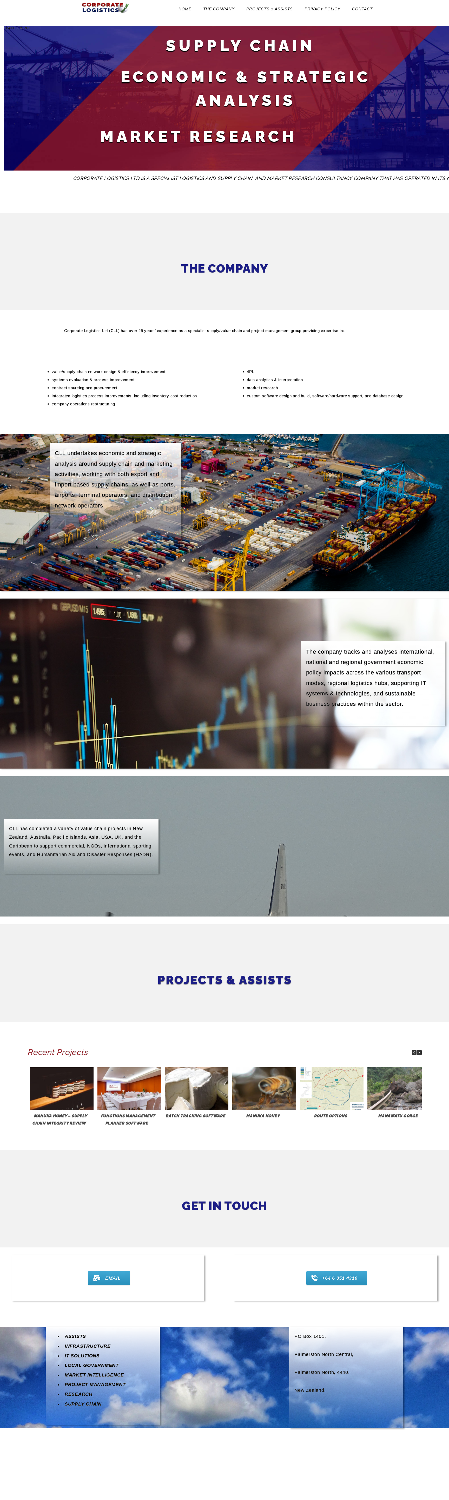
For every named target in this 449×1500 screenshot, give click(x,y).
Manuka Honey (263, 1115)
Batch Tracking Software (195, 1115)
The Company (219, 9)
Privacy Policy (322, 9)
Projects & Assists (269, 9)
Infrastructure (88, 1346)
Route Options (330, 1115)
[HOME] (106, 13)
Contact (362, 9)
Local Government (92, 1365)
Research (79, 1394)
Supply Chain (83, 1404)
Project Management (95, 1384)
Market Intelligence (94, 1374)
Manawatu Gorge (398, 1115)
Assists (75, 1336)
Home (185, 9)
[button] (419, 1052)
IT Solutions (82, 1355)
